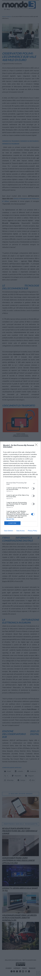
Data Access (20, 530)
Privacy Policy (32, 530)
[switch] (33, 488)
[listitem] (20, 483)
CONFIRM (12, 523)
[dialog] (20, 488)
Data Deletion (8, 530)
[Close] (37, 445)
